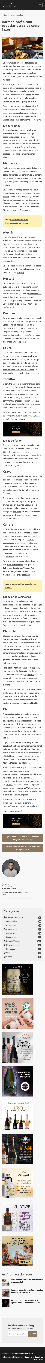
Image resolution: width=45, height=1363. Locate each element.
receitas (15, 137)
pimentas (25, 605)
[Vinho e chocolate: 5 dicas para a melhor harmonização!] (22, 1286)
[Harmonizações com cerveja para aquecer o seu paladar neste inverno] (22, 1306)
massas (21, 193)
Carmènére (22, 759)
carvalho (17, 512)
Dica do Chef (11, 925)
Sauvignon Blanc (22, 338)
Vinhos (9, 957)
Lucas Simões (10, 884)
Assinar (33, 1334)
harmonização (17, 88)
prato (17, 147)
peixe (38, 266)
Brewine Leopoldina (14, 917)
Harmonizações (16, 15)
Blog (5, 15)
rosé (32, 693)
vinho (28, 95)
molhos (9, 193)
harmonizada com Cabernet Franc (18, 370)
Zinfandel (24, 763)
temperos (24, 113)
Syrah (30, 254)
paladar (9, 556)
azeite (38, 178)
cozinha (6, 116)
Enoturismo (11, 933)
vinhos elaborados (22, 251)
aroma (9, 318)
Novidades (10, 949)
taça (9, 338)
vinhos (21, 394)
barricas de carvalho (15, 404)
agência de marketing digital (32, 1357)
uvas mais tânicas (15, 565)
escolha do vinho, (22, 490)
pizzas (29, 193)
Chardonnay (25, 210)
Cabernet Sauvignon (15, 254)
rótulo (6, 756)
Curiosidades (11, 921)
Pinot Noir (34, 207)
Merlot (6, 210)
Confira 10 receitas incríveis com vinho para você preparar (22, 848)
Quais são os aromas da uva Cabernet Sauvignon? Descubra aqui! (23, 838)
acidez (24, 678)
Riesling (20, 272)
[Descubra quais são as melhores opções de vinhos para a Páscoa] (22, 1296)
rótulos (9, 784)
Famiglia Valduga (13, 941)
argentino (29, 674)
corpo (37, 269)
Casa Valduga (9, 791)
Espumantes (11, 937)
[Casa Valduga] (13, 5)
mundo (20, 717)
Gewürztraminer (34, 300)
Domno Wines (12, 929)
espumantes (8, 373)
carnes (6, 196)
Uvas (8, 953)
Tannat (26, 568)
